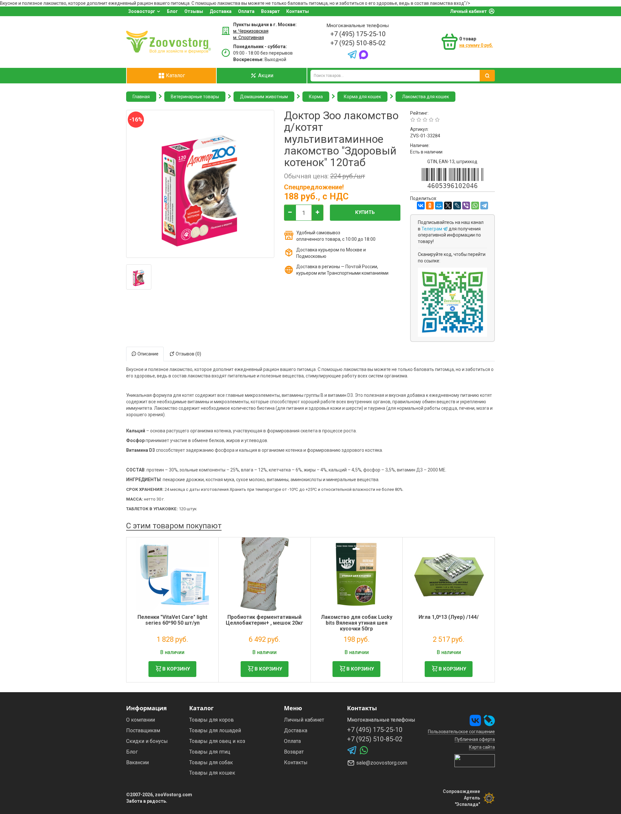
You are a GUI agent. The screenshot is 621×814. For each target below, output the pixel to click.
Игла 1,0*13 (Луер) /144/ (449, 617)
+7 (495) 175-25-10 (358, 34)
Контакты (297, 11)
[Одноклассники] (430, 205)
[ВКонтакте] (421, 205)
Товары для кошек (212, 773)
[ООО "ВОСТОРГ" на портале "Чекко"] (474, 760)
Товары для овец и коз (217, 741)
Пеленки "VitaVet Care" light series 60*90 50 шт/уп (172, 620)
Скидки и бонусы (147, 741)
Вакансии (137, 762)
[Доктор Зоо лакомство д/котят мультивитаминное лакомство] (138, 277)
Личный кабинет (468, 11)
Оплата (246, 11)
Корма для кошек (362, 96)
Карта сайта (482, 747)
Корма (316, 96)
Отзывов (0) (188, 353)
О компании (140, 720)
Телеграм (432, 228)
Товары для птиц (209, 752)
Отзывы (193, 11)
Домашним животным (264, 96)
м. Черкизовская (250, 31)
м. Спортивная (248, 37)
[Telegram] (484, 205)
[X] (448, 205)
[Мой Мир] (439, 205)
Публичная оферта (475, 739)
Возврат (270, 11)
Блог (172, 11)
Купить (365, 212)
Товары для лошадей (215, 730)
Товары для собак (211, 762)
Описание (147, 353)
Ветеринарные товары (195, 96)
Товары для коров (211, 720)
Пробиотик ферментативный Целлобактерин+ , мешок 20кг (264, 620)
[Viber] (466, 205)
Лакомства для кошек (425, 96)
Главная (141, 96)
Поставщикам (143, 730)
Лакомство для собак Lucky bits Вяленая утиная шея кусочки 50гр (356, 622)
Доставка (221, 11)
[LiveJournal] (457, 205)
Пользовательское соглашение (461, 731)
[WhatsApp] (475, 205)
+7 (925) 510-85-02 (358, 43)
